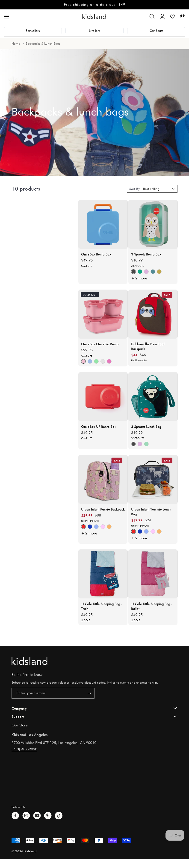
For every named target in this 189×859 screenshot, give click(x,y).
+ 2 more (139, 278)
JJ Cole (85, 620)
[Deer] (146, 271)
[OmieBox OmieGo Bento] (103, 314)
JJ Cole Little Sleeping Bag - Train (101, 606)
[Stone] (102, 361)
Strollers (94, 30)
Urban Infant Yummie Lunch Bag (151, 511)
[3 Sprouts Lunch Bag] (153, 396)
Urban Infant (90, 520)
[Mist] (90, 361)
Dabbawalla (139, 360)
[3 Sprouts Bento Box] (153, 224)
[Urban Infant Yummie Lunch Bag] (153, 479)
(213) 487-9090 (24, 749)
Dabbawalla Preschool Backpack (148, 346)
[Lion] (153, 271)
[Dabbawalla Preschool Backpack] (153, 314)
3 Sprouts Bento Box (146, 254)
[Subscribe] (89, 693)
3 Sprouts (137, 265)
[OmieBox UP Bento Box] (103, 396)
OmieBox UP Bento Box (98, 426)
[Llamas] (102, 527)
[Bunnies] (96, 527)
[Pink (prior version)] (109, 361)
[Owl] (146, 444)
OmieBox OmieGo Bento (100, 343)
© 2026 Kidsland (24, 851)
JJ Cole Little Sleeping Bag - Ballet (151, 606)
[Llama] (159, 271)
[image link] (94, 661)
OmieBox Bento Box (96, 254)
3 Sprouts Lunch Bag (146, 426)
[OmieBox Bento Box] (103, 224)
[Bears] (90, 527)
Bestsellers (33, 30)
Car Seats (156, 30)
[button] (152, 16)
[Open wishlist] (172, 16)
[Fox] (133, 271)
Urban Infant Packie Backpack (103, 509)
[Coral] (83, 361)
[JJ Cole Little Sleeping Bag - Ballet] (153, 573)
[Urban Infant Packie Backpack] (103, 479)
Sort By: (135, 189)
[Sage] (96, 361)
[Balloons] (83, 527)
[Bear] (140, 271)
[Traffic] (109, 527)
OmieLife (86, 265)
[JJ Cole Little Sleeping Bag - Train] (103, 573)
